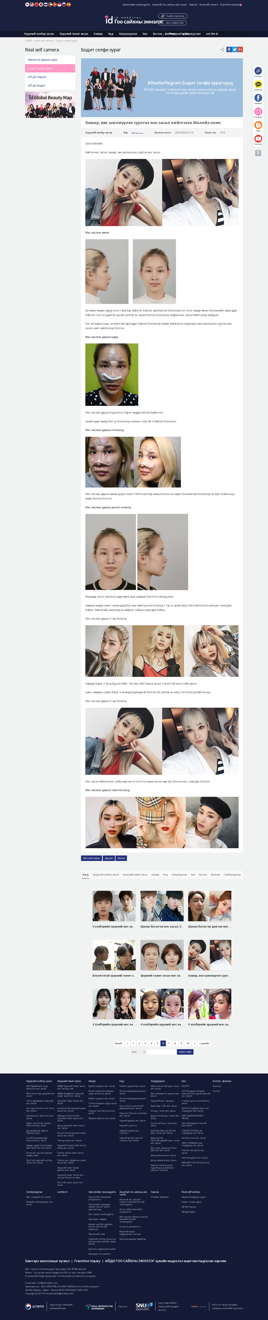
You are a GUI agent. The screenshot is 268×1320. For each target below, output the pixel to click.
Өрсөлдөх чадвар (97, 1219)
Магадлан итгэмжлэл (99, 1253)
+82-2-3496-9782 (174, 23)
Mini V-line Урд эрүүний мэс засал (40, 1094)
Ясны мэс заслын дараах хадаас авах (39, 1154)
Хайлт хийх (185, 1052)
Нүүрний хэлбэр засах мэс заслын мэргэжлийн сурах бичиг (102, 1241)
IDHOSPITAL (134, 19)
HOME (28, 40)
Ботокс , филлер (164, 34)
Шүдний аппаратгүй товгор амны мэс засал (71, 1146)
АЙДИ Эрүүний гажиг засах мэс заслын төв (71, 1087)
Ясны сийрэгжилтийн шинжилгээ (130, 1210)
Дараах (109, 858)
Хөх (145, 34)
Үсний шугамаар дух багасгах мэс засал (36, 1139)
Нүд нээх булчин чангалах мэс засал (133, 1114)
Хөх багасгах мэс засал (194, 1138)
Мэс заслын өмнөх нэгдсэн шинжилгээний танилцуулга (133, 1219)
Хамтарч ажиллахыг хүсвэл (47, 1261)
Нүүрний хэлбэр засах (39, 34)
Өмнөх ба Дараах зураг (43, 59)
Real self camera (209, 4)
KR (27, 4)
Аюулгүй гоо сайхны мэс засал (169, 4)
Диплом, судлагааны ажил (102, 1249)
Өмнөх (121, 858)
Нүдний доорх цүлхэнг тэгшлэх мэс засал (131, 1139)
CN (36, 4)
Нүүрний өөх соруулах (162, 1100)
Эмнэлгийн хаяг (96, 1234)
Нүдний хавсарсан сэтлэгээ (129, 1132)
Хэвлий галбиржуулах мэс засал (39, 1203)
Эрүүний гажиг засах (73, 34)
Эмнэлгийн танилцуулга (136, 4)
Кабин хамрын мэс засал (101, 1098)
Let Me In (212, 34)
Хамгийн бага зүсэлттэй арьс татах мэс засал (163, 1132)
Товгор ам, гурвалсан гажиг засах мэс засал (71, 1161)
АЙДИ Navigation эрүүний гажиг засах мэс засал (70, 1094)
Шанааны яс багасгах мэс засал (40, 1117)
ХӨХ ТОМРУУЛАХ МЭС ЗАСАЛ (193, 1117)
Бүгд (86, 874)
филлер (215, 874)
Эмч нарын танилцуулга (101, 1214)
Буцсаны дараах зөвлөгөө (132, 1239)
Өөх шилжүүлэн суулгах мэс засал (165, 1094)
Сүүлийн (204, 1043)
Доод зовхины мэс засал (163, 1160)
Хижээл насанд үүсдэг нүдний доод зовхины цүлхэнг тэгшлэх (162, 1167)
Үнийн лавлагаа (174, 16)
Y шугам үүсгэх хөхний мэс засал (196, 1102)
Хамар (98, 34)
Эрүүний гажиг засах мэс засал (70, 1102)
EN (32, 4)
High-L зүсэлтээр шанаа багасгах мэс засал (38, 1124)
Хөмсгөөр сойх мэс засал (164, 1106)
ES (69, 4)
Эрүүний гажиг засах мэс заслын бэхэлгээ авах (70, 1176)
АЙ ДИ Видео (36, 85)
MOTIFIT (186, 1086)
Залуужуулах (128, 34)
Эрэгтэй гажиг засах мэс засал (70, 1183)
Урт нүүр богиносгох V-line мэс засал (40, 1109)
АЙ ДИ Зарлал (37, 77)
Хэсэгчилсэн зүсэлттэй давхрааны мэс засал (131, 1107)
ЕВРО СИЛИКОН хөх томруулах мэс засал (192, 1144)
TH (46, 4)
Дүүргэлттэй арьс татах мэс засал (165, 1117)
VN (55, 4)
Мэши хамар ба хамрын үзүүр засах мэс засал (101, 1092)
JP (41, 4)
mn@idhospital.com (47, 1282)
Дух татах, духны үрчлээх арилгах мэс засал (164, 1149)
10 (187, 1043)
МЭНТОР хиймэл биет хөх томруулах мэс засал (195, 1109)
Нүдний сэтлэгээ (128, 1125)
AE (50, 4)
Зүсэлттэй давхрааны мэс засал (132, 1099)
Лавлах (193, 4)
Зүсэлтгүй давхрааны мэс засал (132, 1092)
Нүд (110, 34)
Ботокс (203, 874)
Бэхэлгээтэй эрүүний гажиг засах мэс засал (71, 1134)
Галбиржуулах (190, 34)
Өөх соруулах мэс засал (38, 1197)
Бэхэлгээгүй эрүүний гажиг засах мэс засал (71, 1109)
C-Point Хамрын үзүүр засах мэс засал (102, 1104)
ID (59, 4)
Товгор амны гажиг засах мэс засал (70, 1154)
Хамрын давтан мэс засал (101, 1118)
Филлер (217, 1086)
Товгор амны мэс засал (69, 1140)
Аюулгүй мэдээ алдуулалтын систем (130, 1232)
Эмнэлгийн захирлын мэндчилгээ (99, 1198)
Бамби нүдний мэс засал (132, 1086)
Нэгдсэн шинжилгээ (129, 1226)
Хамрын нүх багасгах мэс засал (101, 1112)
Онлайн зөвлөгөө (160, 1197)
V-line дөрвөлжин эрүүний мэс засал (39, 1102)
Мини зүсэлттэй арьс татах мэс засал (165, 1087)
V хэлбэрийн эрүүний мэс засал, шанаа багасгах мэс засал (135, 926)
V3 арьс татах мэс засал (163, 1110)
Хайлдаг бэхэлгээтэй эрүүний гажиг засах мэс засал (70, 1118)
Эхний (118, 1043)
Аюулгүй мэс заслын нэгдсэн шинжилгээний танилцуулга (131, 1202)
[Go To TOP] (258, 153)
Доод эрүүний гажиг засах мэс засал (71, 1126)
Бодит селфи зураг (40, 68)
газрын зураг (235, 33)
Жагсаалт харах (91, 858)
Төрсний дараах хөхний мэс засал (194, 1124)
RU (64, 4)
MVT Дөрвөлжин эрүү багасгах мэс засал (37, 1087)
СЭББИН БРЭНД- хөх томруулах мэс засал (192, 1132)
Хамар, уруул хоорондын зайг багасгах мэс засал (39, 1146)
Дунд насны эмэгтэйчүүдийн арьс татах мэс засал (165, 1140)
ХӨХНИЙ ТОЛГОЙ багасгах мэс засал (195, 1164)
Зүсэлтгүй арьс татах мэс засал (164, 1124)
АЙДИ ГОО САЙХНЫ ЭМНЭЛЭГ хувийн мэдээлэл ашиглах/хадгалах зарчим (165, 1261)
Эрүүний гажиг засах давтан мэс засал (68, 1169)
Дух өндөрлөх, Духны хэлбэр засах (37, 1132)
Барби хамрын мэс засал (101, 1086)
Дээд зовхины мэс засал (163, 1155)
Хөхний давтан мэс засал (195, 1157)
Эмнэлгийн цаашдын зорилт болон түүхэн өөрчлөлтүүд (99, 1207)
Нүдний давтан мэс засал (132, 1120)
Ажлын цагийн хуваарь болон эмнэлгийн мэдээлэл (100, 1227)
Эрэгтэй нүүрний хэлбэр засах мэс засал (39, 1161)
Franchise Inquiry (230, 4)
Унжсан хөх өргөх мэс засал (193, 1151)
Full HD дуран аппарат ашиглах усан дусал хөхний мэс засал (196, 1093)
